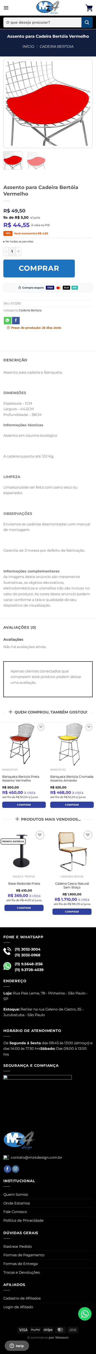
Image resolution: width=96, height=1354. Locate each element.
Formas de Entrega (20, 1264)
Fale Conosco (15, 1212)
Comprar (39, 268)
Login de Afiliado (18, 1307)
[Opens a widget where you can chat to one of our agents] (16, 1346)
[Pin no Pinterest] (40, 320)
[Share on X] (24, 320)
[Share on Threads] (32, 320)
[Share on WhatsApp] (7, 320)
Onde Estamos (16, 1203)
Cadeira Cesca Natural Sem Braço (72, 885)
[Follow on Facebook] (7, 1169)
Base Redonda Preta (24, 883)
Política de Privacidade (23, 1220)
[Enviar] (87, 22)
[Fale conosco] (85, 1314)
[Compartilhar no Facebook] (16, 320)
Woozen (62, 1337)
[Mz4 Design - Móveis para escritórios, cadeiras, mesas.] (48, 8)
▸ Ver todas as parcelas (18, 241)
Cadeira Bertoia (56, 46)
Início (28, 46)
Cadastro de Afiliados (22, 1298)
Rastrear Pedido (17, 1246)
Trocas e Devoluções (21, 1272)
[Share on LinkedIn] (49, 320)
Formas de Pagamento (23, 1255)
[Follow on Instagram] (15, 1169)
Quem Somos (15, 1194)
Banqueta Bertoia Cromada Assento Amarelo (71, 778)
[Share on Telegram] (65, 320)
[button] (6, 7)
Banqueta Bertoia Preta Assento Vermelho (20, 778)
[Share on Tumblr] (57, 320)
